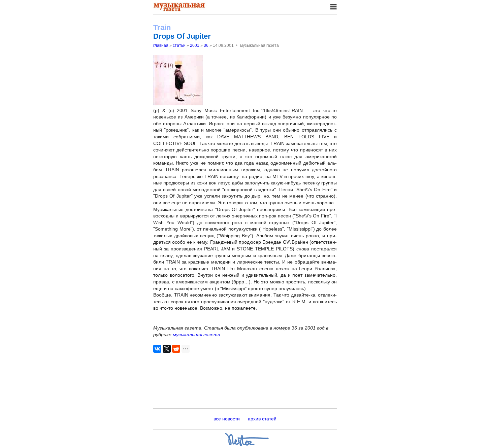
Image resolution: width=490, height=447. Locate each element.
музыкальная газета (196, 334)
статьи (179, 45)
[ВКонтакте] (157, 349)
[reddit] (176, 349)
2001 (194, 45)
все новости (227, 418)
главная (160, 45)
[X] (167, 349)
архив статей (262, 418)
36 (206, 45)
